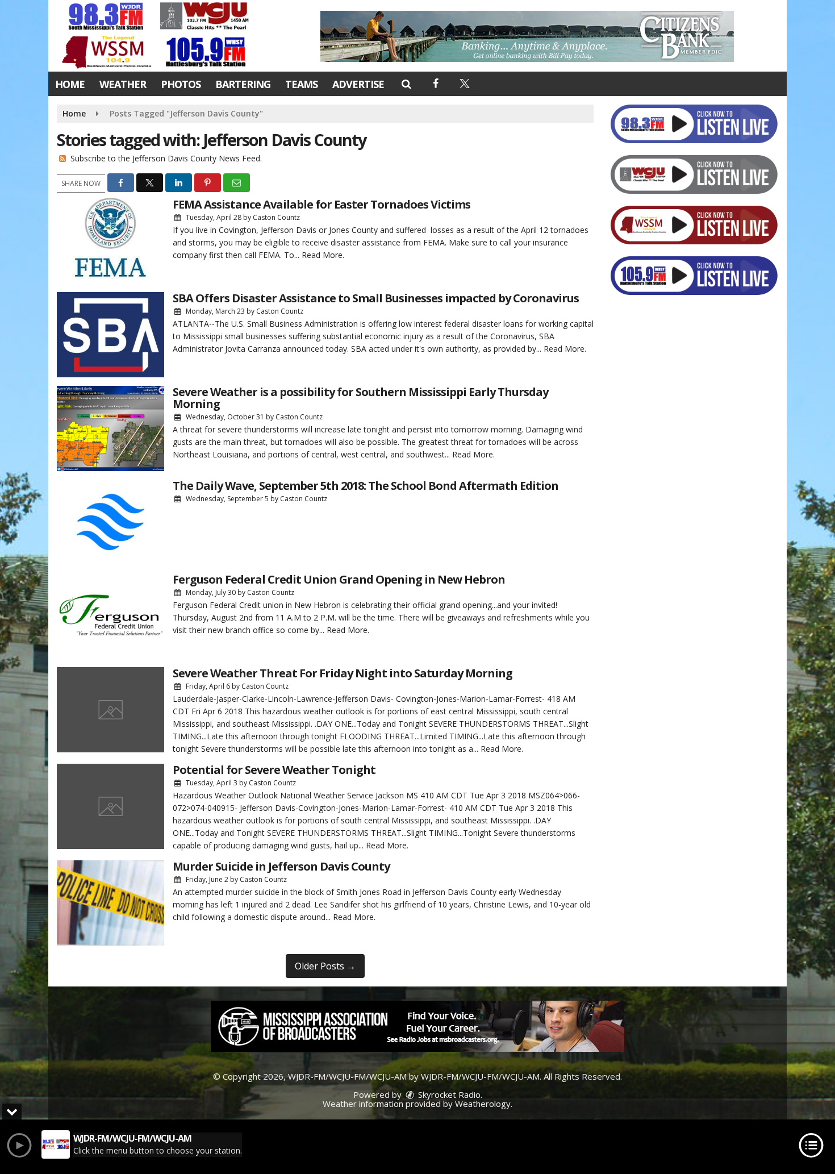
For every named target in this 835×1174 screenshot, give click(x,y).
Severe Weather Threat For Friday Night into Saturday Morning (342, 673)
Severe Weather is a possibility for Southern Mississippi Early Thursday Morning (360, 397)
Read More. (323, 254)
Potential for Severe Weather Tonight (274, 769)
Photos (181, 84)
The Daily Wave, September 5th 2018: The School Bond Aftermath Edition (365, 485)
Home (70, 84)
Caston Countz (276, 217)
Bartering (242, 84)
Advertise (358, 84)
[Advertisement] (527, 36)
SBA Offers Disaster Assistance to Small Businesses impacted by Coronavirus (376, 298)
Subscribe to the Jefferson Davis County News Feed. (166, 158)
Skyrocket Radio (448, 1094)
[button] (406, 83)
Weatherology (483, 1103)
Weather (122, 84)
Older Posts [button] (325, 966)
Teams (301, 84)
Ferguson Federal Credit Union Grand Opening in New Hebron (339, 579)
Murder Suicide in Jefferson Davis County (281, 866)
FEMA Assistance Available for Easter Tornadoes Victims (321, 204)
